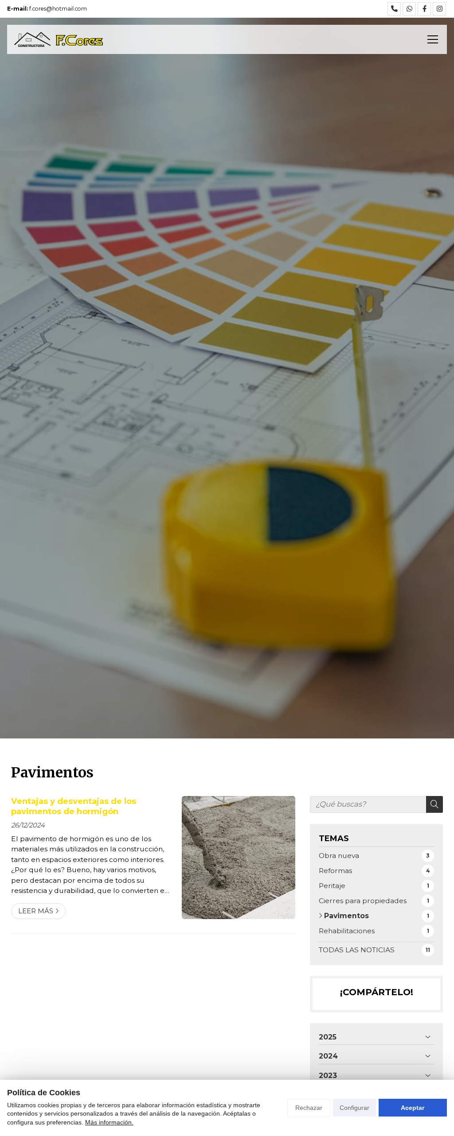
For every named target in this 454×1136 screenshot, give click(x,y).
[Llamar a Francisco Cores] (394, 9)
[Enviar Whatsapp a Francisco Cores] (409, 9)
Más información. (109, 1122)
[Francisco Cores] (58, 39)
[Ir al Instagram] (439, 9)
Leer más (35, 911)
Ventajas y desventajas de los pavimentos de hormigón (73, 806)
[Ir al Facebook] (424, 9)
